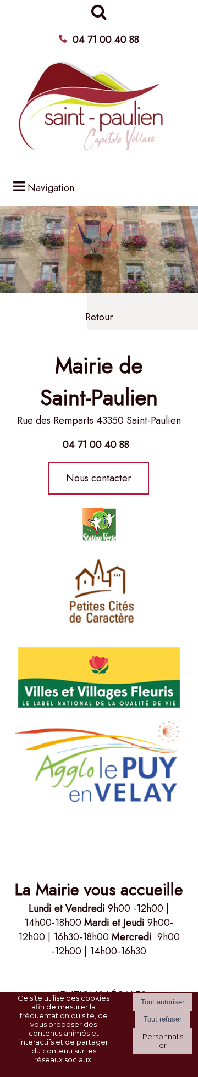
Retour (99, 317)
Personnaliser (162, 1041)
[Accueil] (92, 111)
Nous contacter (98, 478)
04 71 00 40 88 (106, 39)
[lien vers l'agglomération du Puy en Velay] (99, 591)
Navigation (51, 188)
